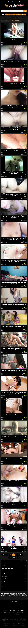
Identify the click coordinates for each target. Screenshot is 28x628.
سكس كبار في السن (13, 563)
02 (10, 554)
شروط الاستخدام (20, 612)
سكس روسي (13, 581)
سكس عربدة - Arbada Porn (12, 625)
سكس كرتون (13, 571)
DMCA (10, 614)
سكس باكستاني (13, 573)
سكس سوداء (13, 586)
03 (6, 554)
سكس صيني (13, 578)
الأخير (14, 557)
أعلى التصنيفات (24, 561)
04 (3, 554)
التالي (10, 557)
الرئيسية (5, 610)
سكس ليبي (13, 565)
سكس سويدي (13, 576)
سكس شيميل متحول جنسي (13, 568)
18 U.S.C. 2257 (16, 614)
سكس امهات (13, 584)
